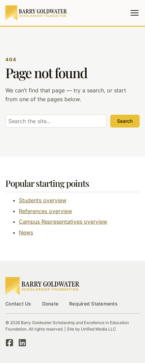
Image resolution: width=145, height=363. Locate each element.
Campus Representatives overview (63, 221)
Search (125, 121)
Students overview (42, 200)
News (26, 232)
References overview (45, 211)
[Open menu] (134, 13)
